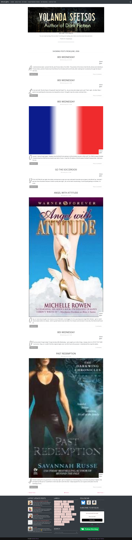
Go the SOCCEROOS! (66, 169)
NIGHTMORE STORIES (34, 2)
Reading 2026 (57, 512)
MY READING (44, 2)
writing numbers (65, 504)
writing (64, 501)
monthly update (58, 519)
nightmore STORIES (59, 524)
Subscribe (92, 520)
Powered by (89, 524)
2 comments (98, 326)
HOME (12, 2)
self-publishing (65, 522)
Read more (33, 74)
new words (68, 514)
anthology (71, 509)
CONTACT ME (52, 2)
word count (70, 501)
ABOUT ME (18, 2)
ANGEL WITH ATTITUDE (66, 192)
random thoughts (58, 507)
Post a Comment (97, 74)
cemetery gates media (66, 517)
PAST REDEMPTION (66, 353)
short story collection (59, 514)
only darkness (57, 522)
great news (65, 509)
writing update (57, 509)
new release (67, 507)
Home (67, 492)
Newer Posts (32, 492)
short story (57, 504)
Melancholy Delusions (68, 519)
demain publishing (66, 512)
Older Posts (100, 492)
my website (57, 517)
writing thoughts (58, 501)
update (74, 514)
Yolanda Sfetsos (35, 538)
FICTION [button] (24, 2)
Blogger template (92, 538)
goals (72, 507)
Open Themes (100, 538)
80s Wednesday (66, 57)
